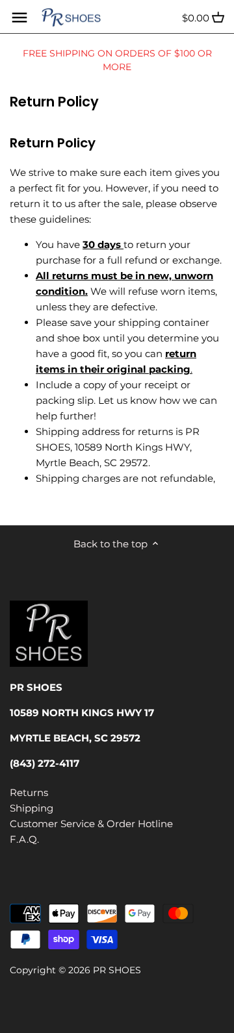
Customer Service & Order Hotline (91, 823)
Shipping (31, 808)
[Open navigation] (19, 17)
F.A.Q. (24, 839)
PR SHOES (117, 970)
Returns (29, 792)
